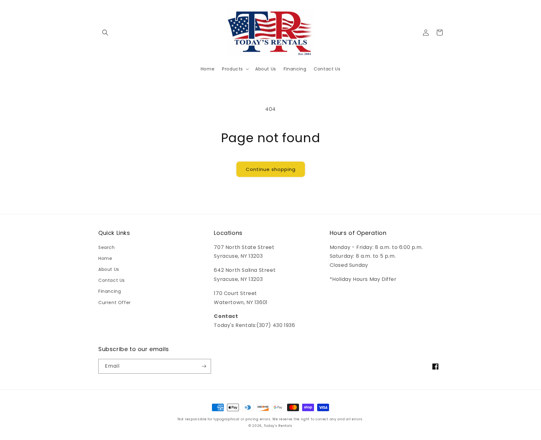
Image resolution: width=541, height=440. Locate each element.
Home (105, 258)
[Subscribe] (204, 366)
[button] (105, 32)
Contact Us (111, 280)
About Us (108, 269)
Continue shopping (271, 169)
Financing (109, 291)
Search (106, 247)
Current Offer (114, 302)
